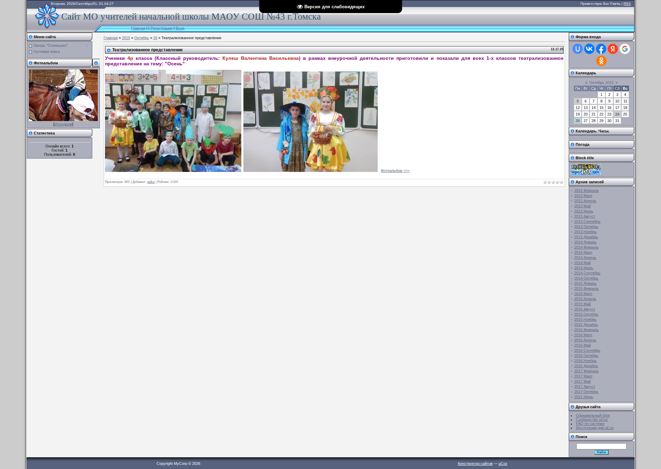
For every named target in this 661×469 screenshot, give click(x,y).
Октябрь (141, 38)
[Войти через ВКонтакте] (589, 49)
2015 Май (582, 304)
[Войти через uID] (578, 49)
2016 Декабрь (586, 366)
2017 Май (582, 381)
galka (151, 182)
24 (617, 114)
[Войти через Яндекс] (613, 49)
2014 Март (583, 252)
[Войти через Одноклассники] (601, 61)
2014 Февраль (586, 247)
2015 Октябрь (586, 314)
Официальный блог (593, 415)
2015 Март (583, 294)
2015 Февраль (586, 288)
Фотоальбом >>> (395, 170)
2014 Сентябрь (587, 273)
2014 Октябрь (586, 278)
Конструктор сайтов (475, 463)
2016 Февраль (586, 330)
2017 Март (583, 376)
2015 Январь (585, 283)
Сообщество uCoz (592, 419)
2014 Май (582, 263)
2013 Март (583, 196)
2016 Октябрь (586, 355)
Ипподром (63, 124)
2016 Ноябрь (585, 361)
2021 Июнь (583, 397)
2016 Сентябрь (587, 350)
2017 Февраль (586, 371)
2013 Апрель (585, 201)
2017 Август (584, 386)
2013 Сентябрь (587, 221)
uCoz (503, 463)
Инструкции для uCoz (595, 428)
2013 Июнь (583, 211)
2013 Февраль (586, 190)
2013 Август (584, 216)
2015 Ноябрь (585, 319)
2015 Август (584, 309)
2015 (126, 38)
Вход (180, 28)
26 (155, 38)
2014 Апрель (585, 257)
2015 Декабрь (586, 325)
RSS (627, 4)
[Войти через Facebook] (601, 49)
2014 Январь (585, 242)
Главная (138, 28)
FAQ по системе (590, 424)
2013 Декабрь (586, 237)
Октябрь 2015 (601, 82)
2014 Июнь (583, 268)
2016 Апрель (585, 340)
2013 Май (582, 206)
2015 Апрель (585, 299)
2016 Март (583, 335)
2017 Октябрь (586, 392)
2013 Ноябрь (585, 232)
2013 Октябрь (586, 227)
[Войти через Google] (624, 48)
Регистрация (161, 28)
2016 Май (582, 345)
